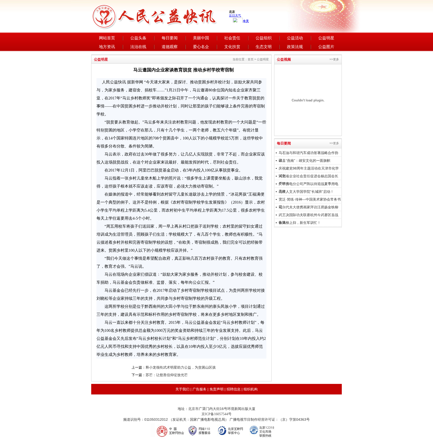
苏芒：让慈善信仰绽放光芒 (167, 375)
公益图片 (326, 47)
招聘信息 (234, 389)
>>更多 (334, 59)
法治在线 (138, 47)
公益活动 (295, 38)
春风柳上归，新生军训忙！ (300, 223)
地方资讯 (107, 47)
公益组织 (264, 38)
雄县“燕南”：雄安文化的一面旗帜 (304, 161)
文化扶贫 (232, 47)
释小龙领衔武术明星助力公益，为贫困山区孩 (181, 367)
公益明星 (326, 38)
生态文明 (264, 47)
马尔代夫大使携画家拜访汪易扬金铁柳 (308, 207)
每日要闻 (170, 38)
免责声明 (216, 389)
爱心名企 (201, 47)
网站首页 (107, 38)
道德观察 (170, 47)
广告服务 (199, 389)
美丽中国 (201, 38)
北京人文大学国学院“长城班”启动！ (306, 192)
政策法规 (295, 47)
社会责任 (232, 38)
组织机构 (251, 389)
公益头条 (138, 38)
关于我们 (182, 389)
